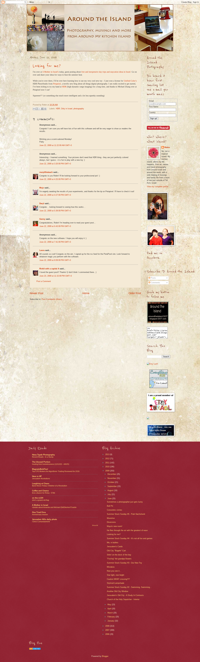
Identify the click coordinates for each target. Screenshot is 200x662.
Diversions (111, 522)
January (111, 621)
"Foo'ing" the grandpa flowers (119, 559)
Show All (95, 525)
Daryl (41, 203)
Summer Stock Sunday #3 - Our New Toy (124, 563)
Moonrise (111, 518)
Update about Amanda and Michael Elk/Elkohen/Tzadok (54, 507)
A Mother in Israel (40, 505)
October (111, 482)
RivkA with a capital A (49, 269)
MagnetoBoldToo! (40, 469)
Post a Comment (43, 281)
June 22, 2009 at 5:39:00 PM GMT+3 (55, 211)
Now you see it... (114, 571)
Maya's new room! (114, 526)
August (110, 490)
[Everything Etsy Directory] (158, 387)
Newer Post (36, 293)
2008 (107, 626)
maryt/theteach (46, 172)
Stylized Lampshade (115, 583)
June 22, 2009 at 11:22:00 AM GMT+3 (55, 145)
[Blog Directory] (35, 649)
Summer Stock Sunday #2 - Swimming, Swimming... (129, 587)
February (111, 617)
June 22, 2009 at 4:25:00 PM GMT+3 (55, 179)
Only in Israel (66, 108)
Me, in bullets (112, 542)
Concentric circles (114, 510)
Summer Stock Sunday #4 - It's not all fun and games (129, 538)
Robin (167, 147)
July (109, 494)
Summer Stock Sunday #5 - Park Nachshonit (126, 514)
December (112, 474)
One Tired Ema (39, 512)
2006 (107, 634)
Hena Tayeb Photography (43, 455)
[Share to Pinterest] (45, 108)
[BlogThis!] (36, 108)
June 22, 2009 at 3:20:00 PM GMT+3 (55, 164)
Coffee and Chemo (40, 491)
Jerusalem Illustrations (41, 479)
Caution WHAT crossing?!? (118, 579)
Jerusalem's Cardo (115, 546)
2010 (107, 467)
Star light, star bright (115, 575)
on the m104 (37, 498)
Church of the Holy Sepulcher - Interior (123, 599)
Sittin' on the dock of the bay (119, 555)
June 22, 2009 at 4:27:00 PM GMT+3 (55, 195)
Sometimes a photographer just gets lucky (125, 502)
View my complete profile (157, 186)
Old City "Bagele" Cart (116, 551)
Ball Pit (110, 506)
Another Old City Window (117, 591)
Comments (155, 283)
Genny (42, 219)
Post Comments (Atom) (52, 299)
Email (151, 101)
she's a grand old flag (40, 500)
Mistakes (111, 567)
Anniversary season (40, 515)
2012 (107, 458)
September (112, 486)
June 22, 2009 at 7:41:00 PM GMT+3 (55, 242)
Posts (153, 278)
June (109, 498)
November (112, 478)
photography (78, 108)
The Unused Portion (41, 462)
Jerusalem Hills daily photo (44, 519)
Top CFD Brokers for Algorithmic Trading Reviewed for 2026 (56, 471)
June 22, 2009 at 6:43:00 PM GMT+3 (55, 226)
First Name (153, 107)
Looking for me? (47, 66)
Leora (42, 250)
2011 (107, 463)
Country (152, 112)
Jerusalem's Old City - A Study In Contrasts (125, 595)
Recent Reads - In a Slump (42, 457)
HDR (64, 87)
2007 (107, 630)
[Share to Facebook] (42, 108)
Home (85, 293)
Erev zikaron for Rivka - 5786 (43, 493)
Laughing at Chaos (40, 483)
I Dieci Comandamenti (41, 522)
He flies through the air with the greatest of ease (127, 530)
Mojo (41, 188)
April (109, 609)
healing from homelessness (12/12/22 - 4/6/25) (50, 464)
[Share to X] (39, 108)
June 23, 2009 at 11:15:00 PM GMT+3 (55, 276)
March (110, 613)
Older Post (135, 293)
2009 (107, 471)
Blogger (105, 656)
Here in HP (37, 476)
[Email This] (34, 108)
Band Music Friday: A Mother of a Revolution (49, 486)
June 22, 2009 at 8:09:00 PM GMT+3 (55, 260)
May (109, 604)
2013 (107, 454)
